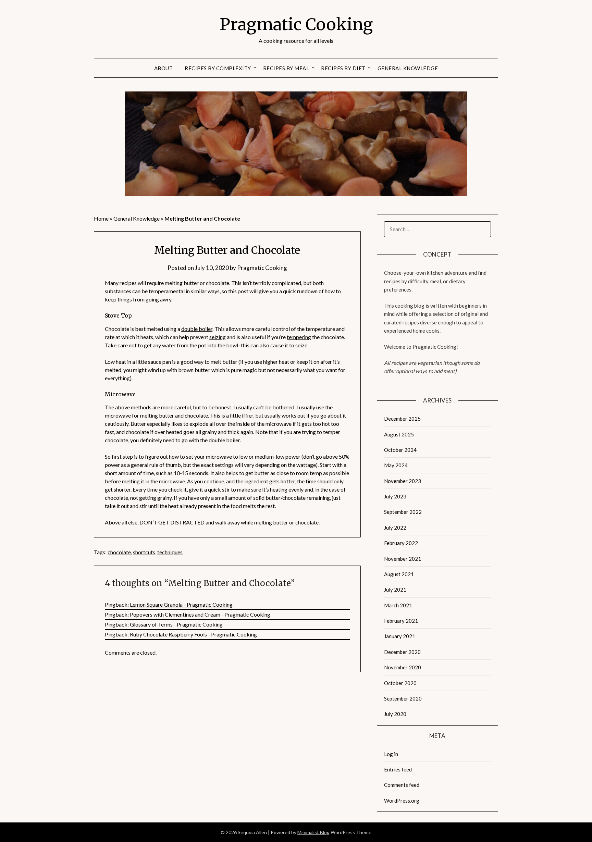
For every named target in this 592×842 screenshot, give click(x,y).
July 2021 (395, 589)
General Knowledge (408, 68)
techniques (170, 552)
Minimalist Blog (313, 832)
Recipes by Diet (343, 68)
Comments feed (401, 785)
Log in (391, 754)
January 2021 (399, 636)
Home (101, 218)
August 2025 (399, 434)
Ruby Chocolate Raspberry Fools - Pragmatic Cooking (193, 634)
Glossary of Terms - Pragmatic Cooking (176, 624)
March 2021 (398, 605)
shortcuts (144, 552)
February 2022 (401, 543)
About (163, 68)
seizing (217, 337)
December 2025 (402, 419)
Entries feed (398, 769)
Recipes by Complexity (218, 68)
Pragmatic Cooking (296, 24)
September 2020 (403, 698)
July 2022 (395, 527)
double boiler (196, 328)
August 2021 (399, 574)
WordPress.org (401, 800)
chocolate (119, 552)
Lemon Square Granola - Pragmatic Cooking (181, 604)
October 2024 (400, 450)
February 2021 (401, 621)
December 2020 (402, 652)
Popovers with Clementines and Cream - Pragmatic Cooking (200, 614)
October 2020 (400, 683)
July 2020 (395, 714)
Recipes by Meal (286, 68)
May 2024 (396, 465)
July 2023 (395, 496)
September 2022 (403, 512)
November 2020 (402, 667)
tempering (299, 337)
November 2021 (402, 559)
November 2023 (402, 481)
